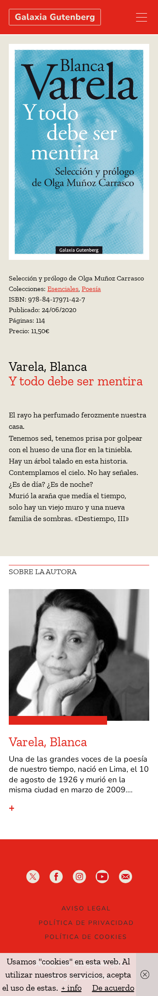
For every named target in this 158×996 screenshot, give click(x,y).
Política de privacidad (86, 923)
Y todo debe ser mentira (76, 381)
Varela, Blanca (48, 366)
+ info (71, 987)
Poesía (91, 288)
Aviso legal (86, 908)
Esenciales (63, 288)
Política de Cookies (86, 937)
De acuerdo (113, 987)
